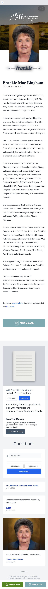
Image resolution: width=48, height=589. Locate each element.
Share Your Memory (15, 431)
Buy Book (24, 398)
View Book (11, 398)
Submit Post (24, 471)
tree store (10, 306)
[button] (24, 534)
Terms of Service (30, 579)
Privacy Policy (17, 579)
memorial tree (18, 302)
